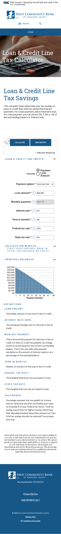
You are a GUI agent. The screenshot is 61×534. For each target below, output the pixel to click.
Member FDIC (30, 517)
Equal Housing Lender (32, 521)
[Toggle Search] (40, 23)
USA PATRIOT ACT (30, 500)
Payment (45, 170)
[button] (30, 158)
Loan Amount (44, 174)
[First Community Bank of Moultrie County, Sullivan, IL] (30, 15)
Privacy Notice (30, 493)
